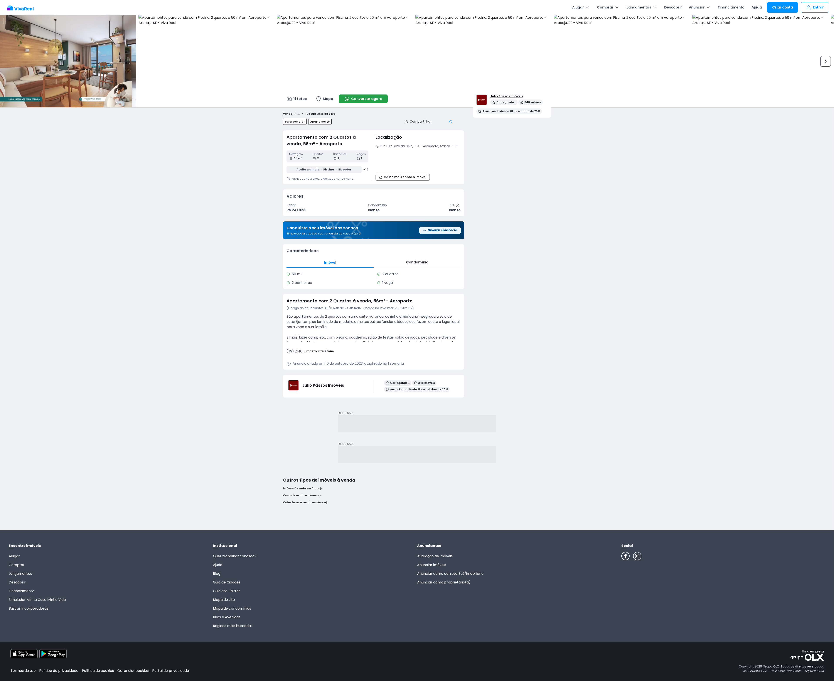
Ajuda (757, 7)
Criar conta (782, 7)
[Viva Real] (22, 8)
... (299, 113)
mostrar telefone (320, 351)
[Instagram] (637, 556)
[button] (418, 160)
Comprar (605, 7)
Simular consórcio (442, 230)
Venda (287, 114)
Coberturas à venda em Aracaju (305, 502)
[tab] (330, 262)
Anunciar (697, 7)
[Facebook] (625, 556)
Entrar (818, 7)
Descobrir (673, 7)
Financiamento (731, 7)
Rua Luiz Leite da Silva (320, 114)
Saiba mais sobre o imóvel (405, 177)
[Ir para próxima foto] (825, 61)
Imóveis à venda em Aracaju (303, 488)
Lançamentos (639, 7)
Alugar (578, 7)
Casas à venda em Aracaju (302, 495)
